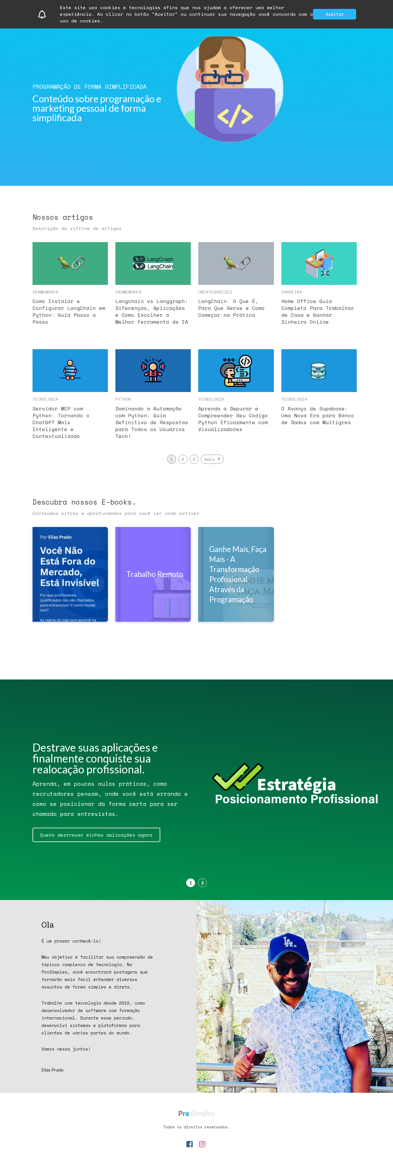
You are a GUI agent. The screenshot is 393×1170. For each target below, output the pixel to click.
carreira (291, 292)
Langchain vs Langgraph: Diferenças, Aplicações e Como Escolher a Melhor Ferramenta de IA (151, 311)
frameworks (45, 292)
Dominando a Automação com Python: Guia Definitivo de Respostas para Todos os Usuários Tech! (151, 422)
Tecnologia (45, 399)
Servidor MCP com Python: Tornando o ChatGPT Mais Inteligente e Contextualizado (61, 422)
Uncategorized (215, 292)
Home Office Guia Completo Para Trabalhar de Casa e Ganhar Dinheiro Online (317, 311)
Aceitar (335, 14)
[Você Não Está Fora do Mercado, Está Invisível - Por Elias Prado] (70, 574)
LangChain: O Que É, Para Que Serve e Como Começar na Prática (231, 307)
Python (123, 399)
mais (210, 459)
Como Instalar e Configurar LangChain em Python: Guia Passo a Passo (69, 311)
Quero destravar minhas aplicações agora (96, 834)
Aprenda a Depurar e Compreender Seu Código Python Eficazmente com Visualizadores (233, 419)
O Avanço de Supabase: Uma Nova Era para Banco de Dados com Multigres (317, 415)
